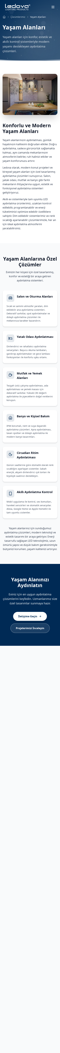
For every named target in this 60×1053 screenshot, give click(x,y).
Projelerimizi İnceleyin (30, 628)
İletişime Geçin (27, 616)
